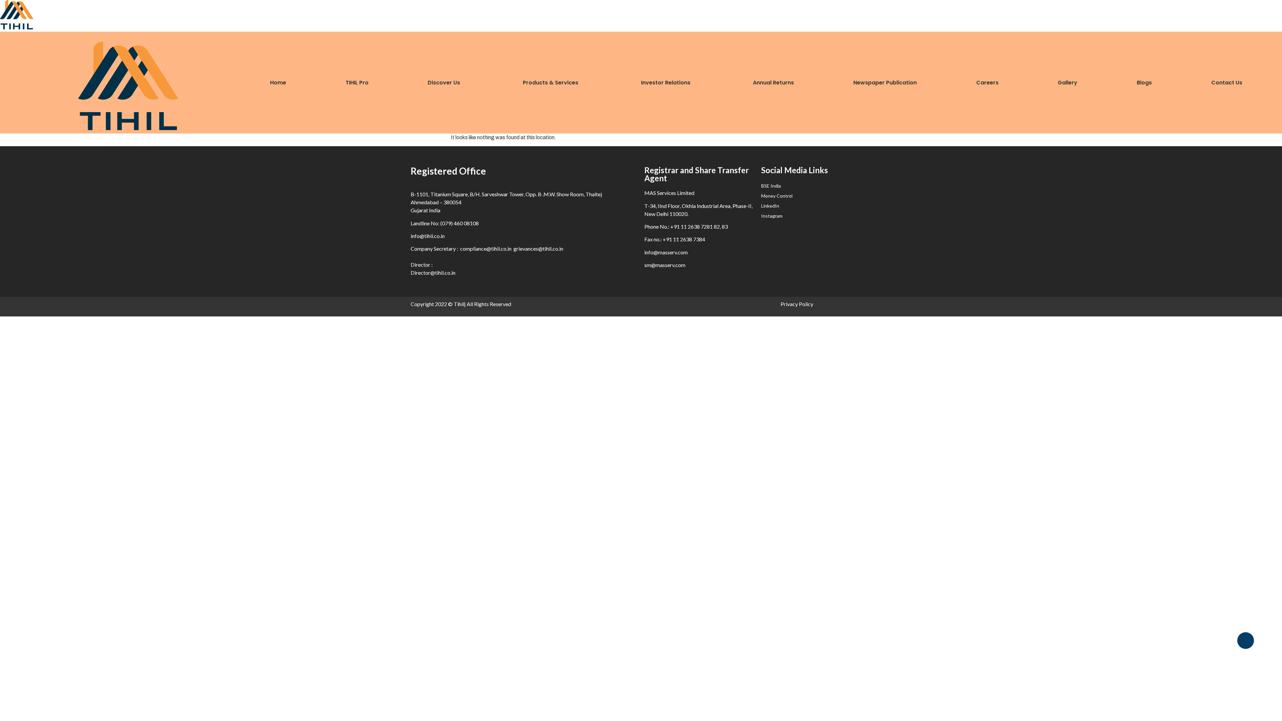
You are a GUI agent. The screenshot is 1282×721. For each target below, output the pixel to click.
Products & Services (550, 82)
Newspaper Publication (885, 82)
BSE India (771, 186)
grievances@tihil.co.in (538, 248)
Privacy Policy (797, 304)
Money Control (777, 196)
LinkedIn (770, 206)
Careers (987, 82)
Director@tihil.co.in (433, 272)
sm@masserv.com (664, 265)
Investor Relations (665, 82)
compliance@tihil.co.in (485, 248)
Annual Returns (773, 82)
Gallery (1067, 82)
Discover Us (444, 82)
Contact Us (1226, 82)
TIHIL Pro (357, 82)
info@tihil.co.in (428, 236)
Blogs (1144, 82)
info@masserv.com (666, 252)
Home (278, 82)
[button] (448, 82)
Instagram (772, 216)
